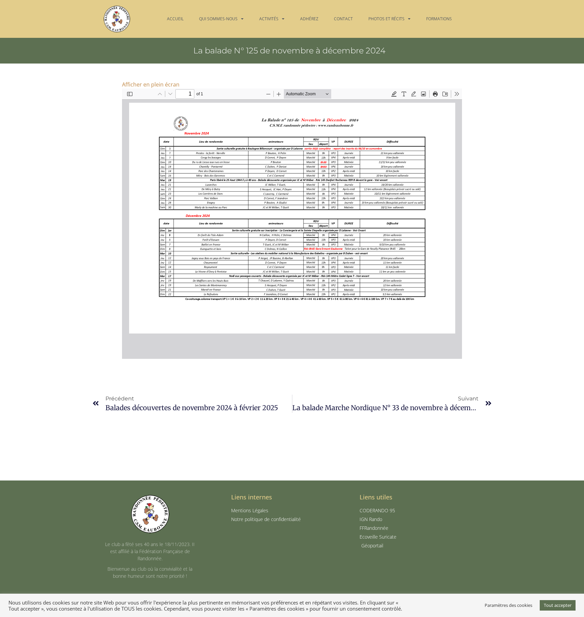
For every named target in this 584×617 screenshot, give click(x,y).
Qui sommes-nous (218, 19)
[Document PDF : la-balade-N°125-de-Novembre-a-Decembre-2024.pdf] (292, 224)
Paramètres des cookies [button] (508, 605)
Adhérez (309, 19)
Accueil (175, 19)
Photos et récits (386, 19)
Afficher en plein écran (150, 84)
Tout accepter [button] (557, 605)
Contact (343, 19)
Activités (268, 19)
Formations (439, 19)
